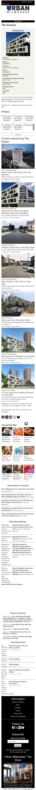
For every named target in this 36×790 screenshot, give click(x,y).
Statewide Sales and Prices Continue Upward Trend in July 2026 (22, 527)
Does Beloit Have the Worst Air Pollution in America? (16, 633)
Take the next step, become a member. (18, 750)
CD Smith (29, 99)
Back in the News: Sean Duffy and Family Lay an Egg (17, 637)
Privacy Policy (18, 713)
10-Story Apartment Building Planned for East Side (17, 393)
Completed (5, 72)
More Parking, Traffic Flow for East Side (16, 282)
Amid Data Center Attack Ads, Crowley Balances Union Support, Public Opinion (17, 501)
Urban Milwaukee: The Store (18, 758)
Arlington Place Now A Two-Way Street (17, 247)
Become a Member (18, 702)
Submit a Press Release (18, 716)
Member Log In (6, 4)
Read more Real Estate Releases (12, 584)
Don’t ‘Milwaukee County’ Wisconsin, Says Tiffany (17, 489)
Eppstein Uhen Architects (16, 101)
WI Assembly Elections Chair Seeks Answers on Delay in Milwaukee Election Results (17, 496)
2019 (4, 92)
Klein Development (7, 99)
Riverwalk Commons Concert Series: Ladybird (18, 647)
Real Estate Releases (18, 521)
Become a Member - (27, 2)
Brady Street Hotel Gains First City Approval (16, 173)
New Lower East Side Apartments (15, 320)
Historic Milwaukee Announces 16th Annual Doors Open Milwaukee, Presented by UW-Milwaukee (22, 571)
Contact (18, 711)
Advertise (18, 708)
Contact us (4, 412)
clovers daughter (14, 659)
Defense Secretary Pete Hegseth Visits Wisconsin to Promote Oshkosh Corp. (17, 515)
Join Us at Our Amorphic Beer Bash (11, 2)
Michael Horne (15, 401)
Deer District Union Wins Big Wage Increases (17, 625)
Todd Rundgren (14, 664)
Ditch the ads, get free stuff (18, 752)
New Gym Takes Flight (21, 629)
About (18, 705)
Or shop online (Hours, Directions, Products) (18, 787)
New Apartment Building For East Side (17, 356)
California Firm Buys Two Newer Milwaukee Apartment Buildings (15, 211)
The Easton (8, 25)
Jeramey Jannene (15, 181)
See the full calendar (7, 694)
